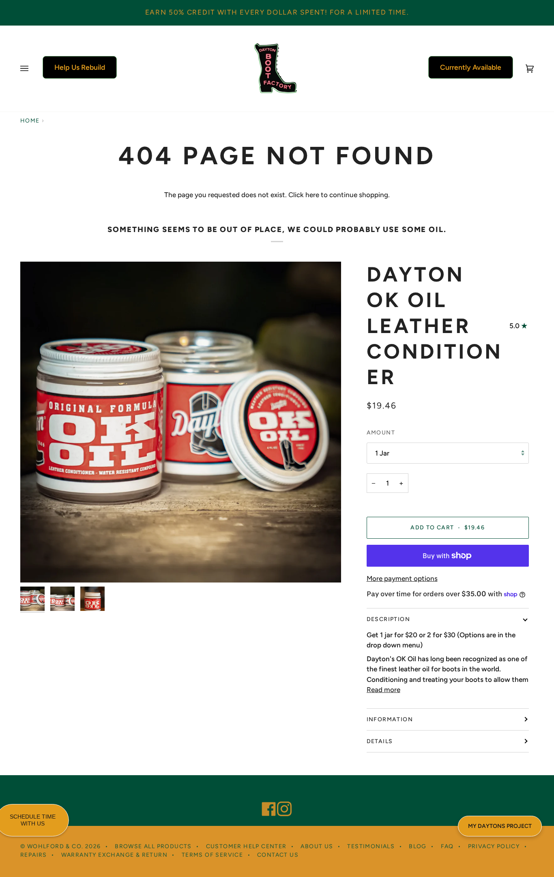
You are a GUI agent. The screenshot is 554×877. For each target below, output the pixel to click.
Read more (383, 690)
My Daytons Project (500, 826)
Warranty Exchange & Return (114, 854)
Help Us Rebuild (79, 67)
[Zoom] (35, 567)
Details (380, 741)
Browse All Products (153, 846)
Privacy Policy (494, 846)
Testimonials (371, 846)
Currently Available (470, 67)
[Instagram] (280, 798)
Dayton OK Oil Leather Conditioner (435, 325)
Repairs (33, 854)
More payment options (402, 578)
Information (390, 719)
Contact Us (277, 854)
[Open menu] (32, 69)
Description (388, 619)
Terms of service (212, 854)
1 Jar (382, 453)
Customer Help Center (246, 846)
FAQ (447, 846)
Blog (418, 846)
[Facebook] (265, 798)
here (312, 195)
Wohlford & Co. (55, 846)
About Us (317, 846)
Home (30, 120)
